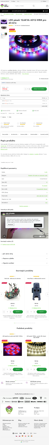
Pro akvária (44, 185)
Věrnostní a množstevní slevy (39, 424)
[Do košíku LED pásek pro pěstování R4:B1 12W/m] (18, 369)
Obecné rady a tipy (22, 424)
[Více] (45, 11)
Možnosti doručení (44, 78)
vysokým (37, 154)
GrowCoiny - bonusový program (40, 423)
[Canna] (28, 401)
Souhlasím (38, 225)
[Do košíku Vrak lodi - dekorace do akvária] (18, 311)
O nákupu (13, 1)
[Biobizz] (41, 401)
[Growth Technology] (33, 398)
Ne (46, 199)
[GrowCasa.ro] (31, 436)
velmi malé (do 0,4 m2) (42, 196)
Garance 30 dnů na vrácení (39, 425)
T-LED (21, 113)
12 (46, 182)
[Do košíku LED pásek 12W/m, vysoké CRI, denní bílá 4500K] (42, 369)
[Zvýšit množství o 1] (29, 89)
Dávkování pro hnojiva (22, 426)
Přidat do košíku (39, 89)
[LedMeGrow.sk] (19, 436)
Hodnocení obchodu (5, 1)
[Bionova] (14, 398)
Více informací (25, 73)
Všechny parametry (23, 206)
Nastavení (10, 224)
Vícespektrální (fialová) (42, 189)
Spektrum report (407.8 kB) (8, 244)
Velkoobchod (5, 428)
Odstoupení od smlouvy (7, 427)
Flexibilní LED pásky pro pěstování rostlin (37, 175)
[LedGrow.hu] (28, 436)
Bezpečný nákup (37, 427)
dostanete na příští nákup (11, 82)
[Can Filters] (21, 398)
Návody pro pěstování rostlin (24, 423)
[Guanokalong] (15, 401)
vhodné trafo (4, 146)
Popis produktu (5, 134)
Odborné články (21, 425)
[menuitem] (6, 11)
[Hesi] (40, 398)
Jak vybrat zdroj (14, 134)
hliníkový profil (4, 149)
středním (31, 154)
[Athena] (8, 398)
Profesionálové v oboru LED (39, 426)
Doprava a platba (24, 134)
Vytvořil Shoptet (25, 441)
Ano (46, 202)
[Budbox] (34, 401)
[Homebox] (9, 401)
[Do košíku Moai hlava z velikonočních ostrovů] (42, 311)
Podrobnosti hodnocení (25, 25)
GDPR (4, 424)
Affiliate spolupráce (6, 429)
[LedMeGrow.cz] (16, 436)
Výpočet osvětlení (33, 134)
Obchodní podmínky (7, 423)
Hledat (33, 6)
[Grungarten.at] (25, 436)
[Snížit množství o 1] (25, 89)
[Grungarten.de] (22, 436)
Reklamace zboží (6, 426)
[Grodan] (22, 401)
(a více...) (31, 394)
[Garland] (27, 398)
